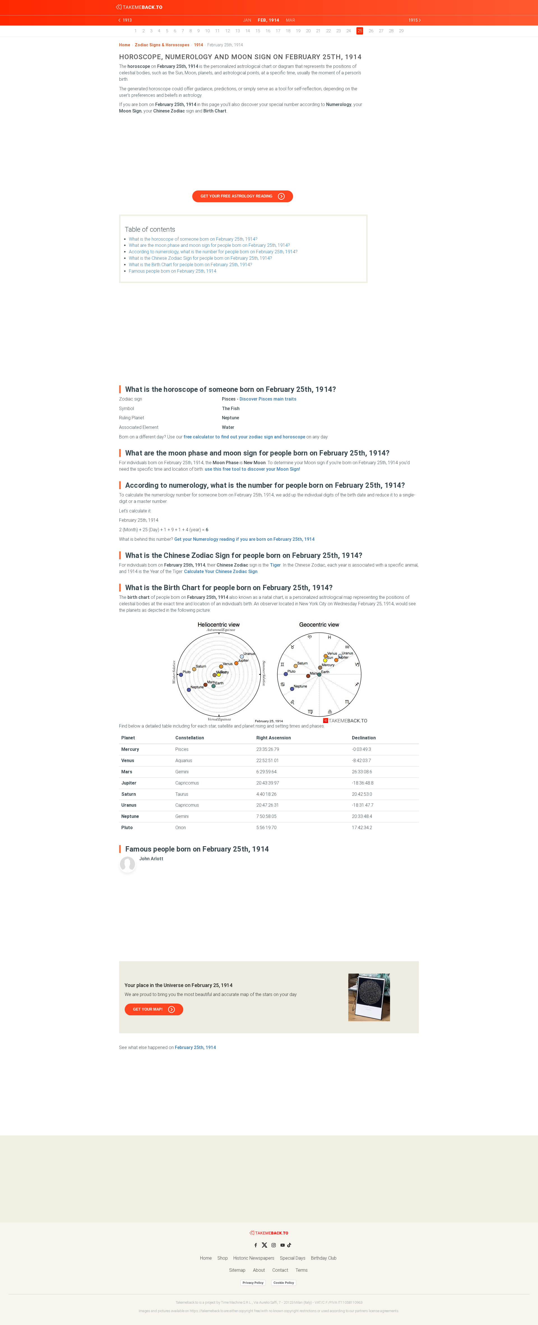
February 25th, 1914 (195, 1047)
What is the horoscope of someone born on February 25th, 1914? (193, 239)
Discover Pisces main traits (268, 399)
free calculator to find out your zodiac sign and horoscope (244, 437)
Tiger (275, 565)
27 (381, 30)
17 (278, 30)
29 (401, 30)
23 (338, 30)
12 (227, 30)
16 (268, 30)
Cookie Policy (283, 1283)
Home (124, 45)
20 (308, 30)
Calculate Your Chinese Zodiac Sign (221, 571)
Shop (222, 1258)
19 (298, 30)
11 (217, 30)
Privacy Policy (253, 1283)
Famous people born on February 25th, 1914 (172, 271)
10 (207, 30)
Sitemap (237, 1270)
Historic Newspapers (253, 1258)
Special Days (292, 1258)
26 (371, 30)
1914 (198, 45)
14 (247, 30)
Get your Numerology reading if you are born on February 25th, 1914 (244, 539)
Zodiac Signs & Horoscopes (162, 45)
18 (288, 30)
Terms (302, 1270)
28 (391, 30)
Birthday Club (324, 1258)
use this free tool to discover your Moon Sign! (252, 469)
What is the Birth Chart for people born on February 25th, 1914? (190, 264)
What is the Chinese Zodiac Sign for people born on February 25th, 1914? (200, 258)
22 (328, 30)
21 (318, 30)
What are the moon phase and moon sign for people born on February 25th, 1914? (209, 245)
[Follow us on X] (264, 1245)
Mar (290, 20)
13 (237, 30)
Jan (247, 20)
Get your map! (148, 1009)
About (259, 1270)
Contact (280, 1270)
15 (258, 30)
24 (348, 30)
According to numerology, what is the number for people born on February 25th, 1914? (213, 251)
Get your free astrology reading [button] (236, 196)
